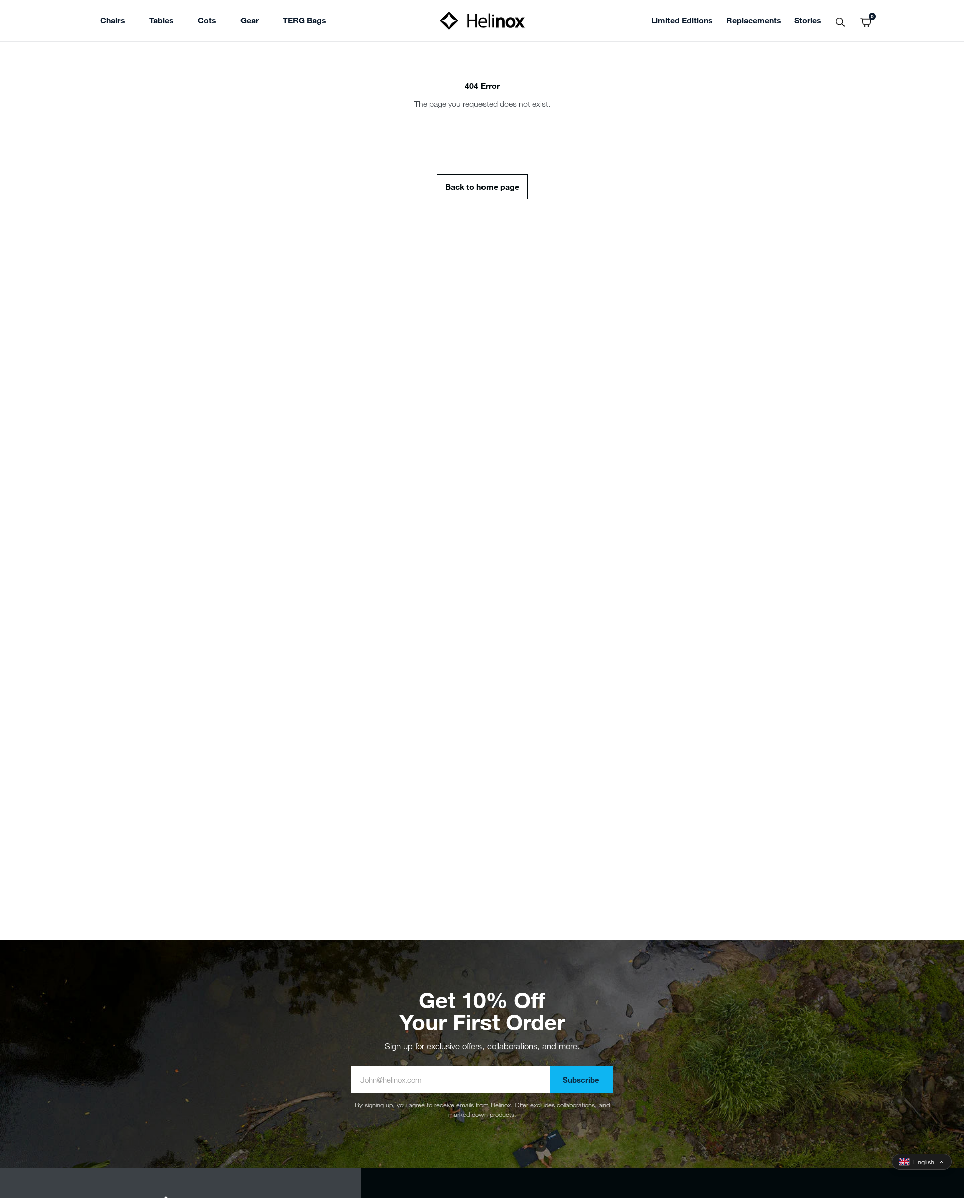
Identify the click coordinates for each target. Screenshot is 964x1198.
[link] (304, 21)
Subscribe (581, 1079)
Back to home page (482, 186)
